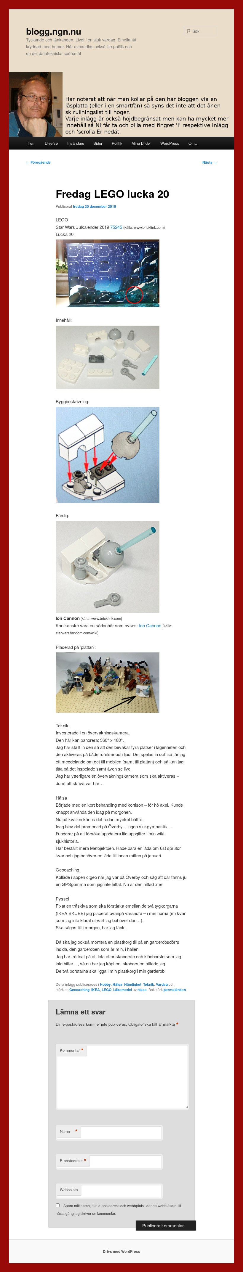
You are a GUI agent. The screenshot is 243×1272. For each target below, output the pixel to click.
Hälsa (117, 984)
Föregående (38, 162)
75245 (116, 227)
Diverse (51, 143)
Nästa (209, 162)
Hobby (105, 984)
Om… (193, 143)
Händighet (132, 984)
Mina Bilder (141, 143)
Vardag (162, 984)
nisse (142, 989)
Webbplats (69, 1189)
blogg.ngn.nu (53, 31)
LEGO (106, 989)
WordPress (169, 143)
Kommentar (72, 1050)
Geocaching (79, 989)
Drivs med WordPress (121, 1251)
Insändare (75, 143)
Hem (32, 143)
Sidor (97, 143)
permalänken (175, 989)
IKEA (95, 989)
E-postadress (73, 1160)
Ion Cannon (150, 625)
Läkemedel (122, 989)
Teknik (148, 984)
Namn (69, 1131)
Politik (117, 143)
